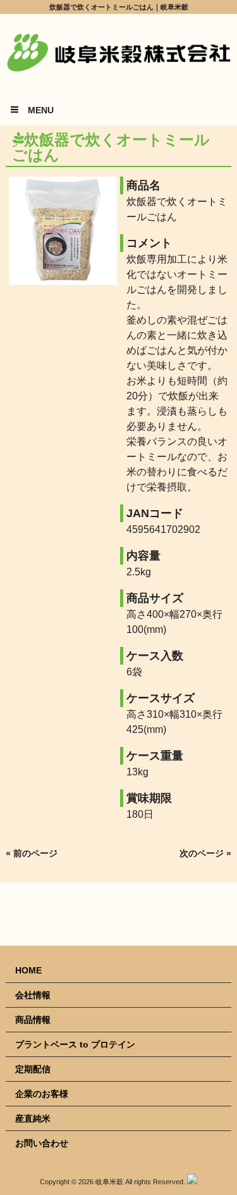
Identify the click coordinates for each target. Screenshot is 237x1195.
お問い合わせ (41, 1143)
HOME (28, 970)
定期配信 (33, 1069)
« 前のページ (32, 853)
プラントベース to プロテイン (75, 1044)
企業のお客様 (41, 1094)
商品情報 (33, 1020)
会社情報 (33, 995)
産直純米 (33, 1118)
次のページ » (205, 853)
